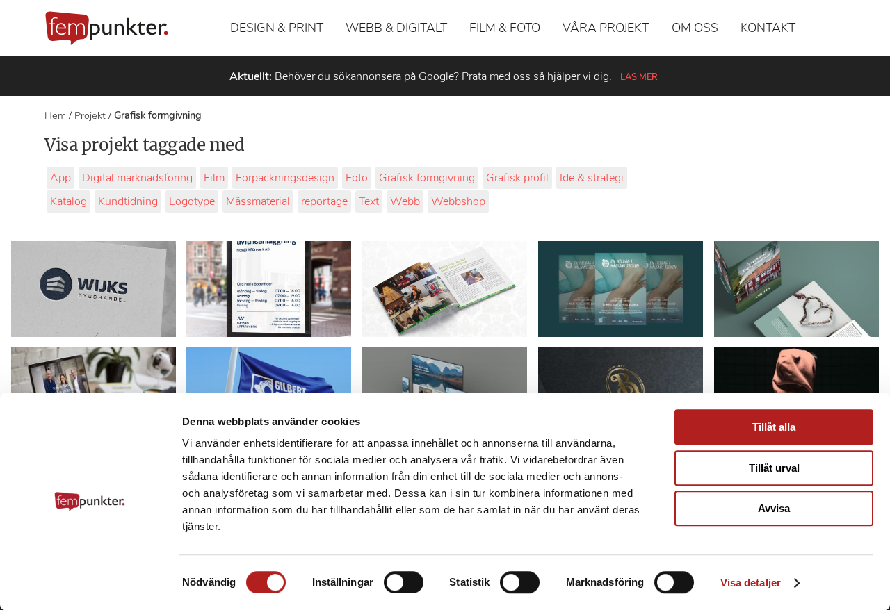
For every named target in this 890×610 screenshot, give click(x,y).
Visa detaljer (750, 582)
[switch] (403, 582)
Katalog (68, 201)
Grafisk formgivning (427, 178)
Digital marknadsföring (137, 178)
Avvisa (774, 508)
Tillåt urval (774, 468)
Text (369, 201)
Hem (55, 115)
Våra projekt (606, 27)
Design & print (276, 27)
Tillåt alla (773, 427)
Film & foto (504, 27)
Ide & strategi (592, 178)
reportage (324, 201)
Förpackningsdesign (285, 178)
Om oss (695, 27)
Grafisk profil (517, 178)
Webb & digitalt (396, 27)
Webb (405, 201)
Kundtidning (128, 201)
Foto (357, 178)
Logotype (192, 201)
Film (214, 178)
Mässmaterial (258, 201)
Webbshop (458, 201)
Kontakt (768, 27)
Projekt (90, 115)
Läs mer (639, 77)
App (60, 178)
